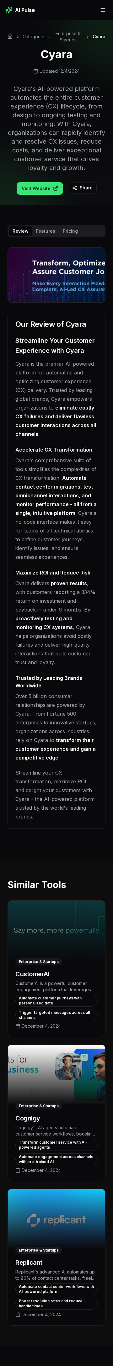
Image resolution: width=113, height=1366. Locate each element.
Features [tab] (45, 231)
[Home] (10, 36)
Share (86, 187)
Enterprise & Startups (68, 36)
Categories (34, 36)
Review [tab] (21, 231)
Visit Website (36, 188)
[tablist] (56, 231)
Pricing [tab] (70, 231)
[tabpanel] (56, 543)
